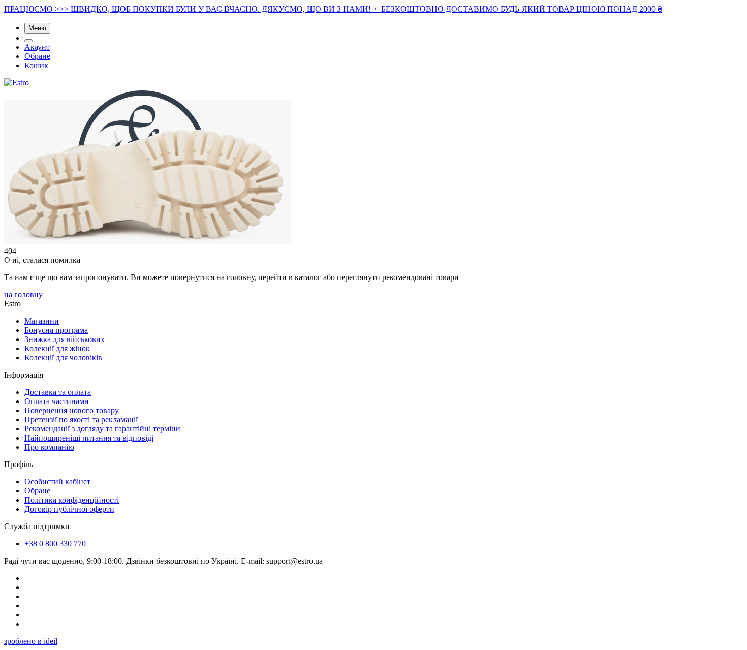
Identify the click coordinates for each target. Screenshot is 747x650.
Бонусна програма (56, 330)
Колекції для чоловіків (63, 357)
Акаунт (37, 47)
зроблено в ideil (30, 641)
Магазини (41, 321)
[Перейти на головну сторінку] (16, 82)
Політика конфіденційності (71, 500)
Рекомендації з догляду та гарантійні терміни (102, 428)
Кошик (36, 65)
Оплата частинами (56, 401)
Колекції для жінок (57, 348)
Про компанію (49, 447)
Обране (37, 56)
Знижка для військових (64, 339)
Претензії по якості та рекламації (81, 419)
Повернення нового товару (71, 410)
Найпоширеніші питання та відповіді (88, 438)
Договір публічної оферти (69, 509)
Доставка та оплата (57, 392)
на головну (23, 294)
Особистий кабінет (57, 481)
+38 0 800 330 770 (55, 543)
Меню (37, 28)
